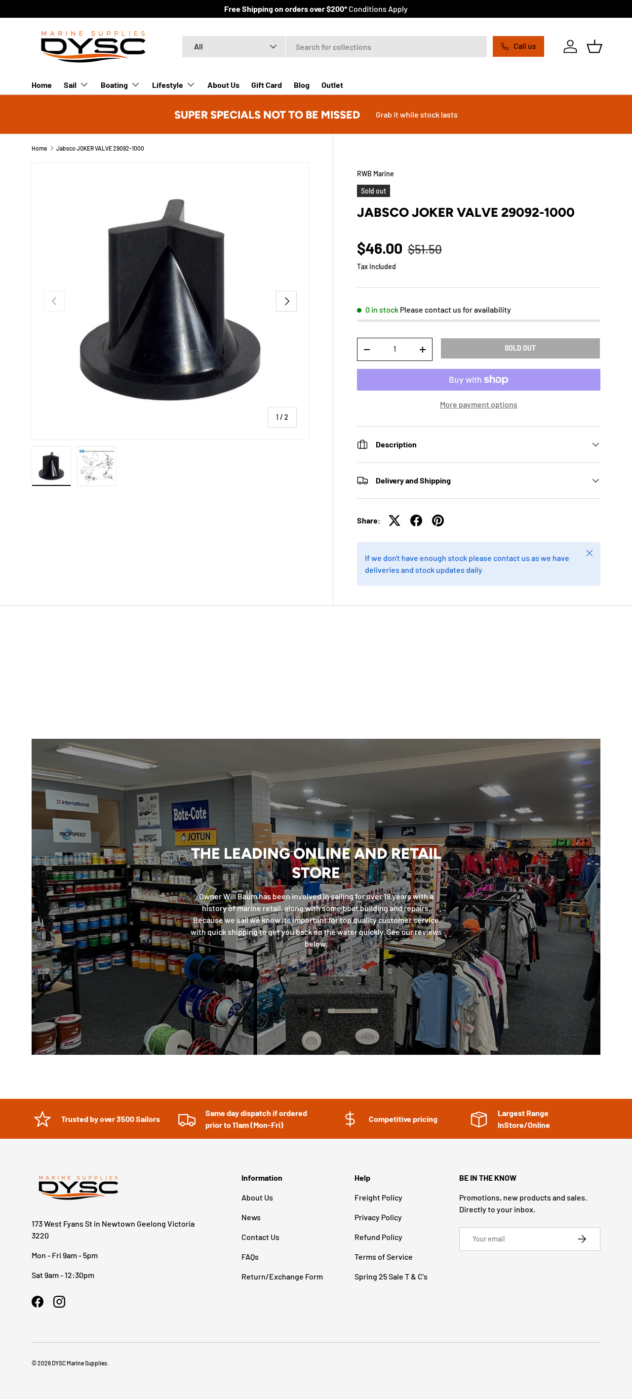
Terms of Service (384, 1256)
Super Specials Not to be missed (267, 114)
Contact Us (260, 1236)
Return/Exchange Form (282, 1276)
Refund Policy (378, 1236)
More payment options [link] (478, 404)
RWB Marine (375, 173)
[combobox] (334, 46)
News (251, 1217)
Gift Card (266, 84)
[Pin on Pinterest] (438, 520)
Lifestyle (167, 84)
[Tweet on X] (394, 520)
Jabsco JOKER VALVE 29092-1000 (100, 148)
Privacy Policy (378, 1217)
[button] (594, 46)
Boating (114, 84)
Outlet (332, 84)
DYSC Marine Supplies (79, 1362)
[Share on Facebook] (416, 520)
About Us (223, 84)
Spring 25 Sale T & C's (391, 1276)
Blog (302, 84)
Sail (70, 84)
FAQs (250, 1256)
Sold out (520, 348)
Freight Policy (378, 1197)
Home (42, 84)
